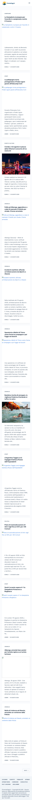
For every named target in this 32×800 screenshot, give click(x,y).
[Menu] (29, 3)
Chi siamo (4, 779)
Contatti (12, 779)
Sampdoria (8, 13)
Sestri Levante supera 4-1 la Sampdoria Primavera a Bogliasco (15, 589)
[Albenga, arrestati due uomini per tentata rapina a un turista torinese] (16, 667)
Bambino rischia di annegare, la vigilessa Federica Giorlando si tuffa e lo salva (16, 397)
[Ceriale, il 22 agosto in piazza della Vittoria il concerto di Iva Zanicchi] (16, 164)
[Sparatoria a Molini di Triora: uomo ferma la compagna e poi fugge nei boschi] (16, 349)
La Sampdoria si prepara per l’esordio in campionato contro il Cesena (16, 19)
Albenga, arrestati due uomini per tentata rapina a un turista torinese (15, 652)
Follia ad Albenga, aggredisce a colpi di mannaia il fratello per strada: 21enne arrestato (16, 209)
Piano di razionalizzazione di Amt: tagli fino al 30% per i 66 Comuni (15, 527)
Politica (7, 521)
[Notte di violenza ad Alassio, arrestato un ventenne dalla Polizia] (16, 727)
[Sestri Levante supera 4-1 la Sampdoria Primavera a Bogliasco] (16, 604)
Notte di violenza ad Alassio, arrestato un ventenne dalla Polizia (15, 712)
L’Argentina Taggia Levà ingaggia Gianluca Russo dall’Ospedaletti (14, 460)
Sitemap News (6, 782)
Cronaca (7, 203)
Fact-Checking (6, 784)
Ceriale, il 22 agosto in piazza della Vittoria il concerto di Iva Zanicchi (16, 149)
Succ (25, 770)
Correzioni (15, 782)
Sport (6, 76)
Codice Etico (24, 782)
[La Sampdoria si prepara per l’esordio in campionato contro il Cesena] (16, 34)
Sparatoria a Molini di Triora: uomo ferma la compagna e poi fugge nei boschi (16, 334)
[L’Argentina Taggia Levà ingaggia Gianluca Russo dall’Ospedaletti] (16, 474)
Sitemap (27, 779)
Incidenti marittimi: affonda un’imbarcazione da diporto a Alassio (15, 272)
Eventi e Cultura (9, 143)
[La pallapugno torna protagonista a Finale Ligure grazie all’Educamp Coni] (16, 96)
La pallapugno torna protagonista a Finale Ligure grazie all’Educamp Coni (15, 82)
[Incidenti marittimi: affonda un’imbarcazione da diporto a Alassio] (16, 287)
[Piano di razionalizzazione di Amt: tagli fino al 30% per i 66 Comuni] (16, 542)
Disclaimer (16, 784)
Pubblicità (20, 779)
